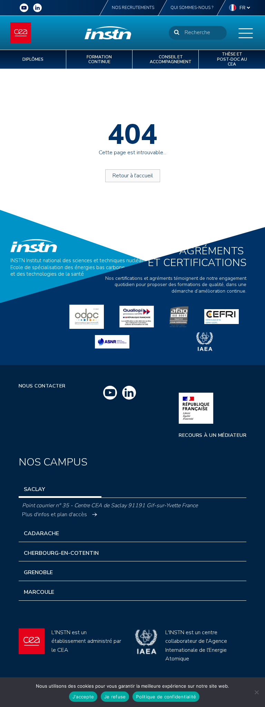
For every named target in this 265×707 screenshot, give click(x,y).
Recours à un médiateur (212, 435)
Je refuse (115, 696)
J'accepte (83, 696)
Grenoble (38, 572)
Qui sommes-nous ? (191, 7)
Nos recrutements (133, 7)
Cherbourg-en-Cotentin (61, 553)
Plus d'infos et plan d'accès (54, 514)
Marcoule (39, 592)
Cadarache (41, 533)
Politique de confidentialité (166, 696)
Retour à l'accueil (132, 175)
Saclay (34, 489)
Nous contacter (42, 386)
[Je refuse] (256, 692)
